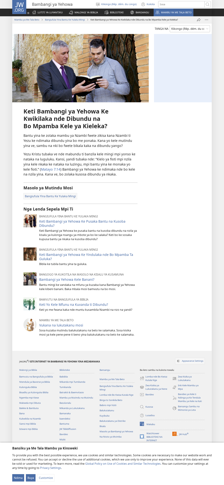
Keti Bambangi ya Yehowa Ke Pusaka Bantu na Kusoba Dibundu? (82, 223)
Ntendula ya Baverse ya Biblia (34, 381)
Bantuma (64, 423)
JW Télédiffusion (67, 429)
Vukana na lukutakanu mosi (61, 325)
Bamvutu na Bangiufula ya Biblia (36, 376)
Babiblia (63, 376)
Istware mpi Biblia (28, 429)
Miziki (62, 439)
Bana (21, 413)
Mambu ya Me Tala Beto (26, 19)
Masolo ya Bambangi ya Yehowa (116, 431)
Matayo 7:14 (50, 169)
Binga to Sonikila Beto (111, 400)
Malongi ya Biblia (28, 370)
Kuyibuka (104, 415)
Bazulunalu (65, 402)
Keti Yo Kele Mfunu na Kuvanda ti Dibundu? (73, 304)
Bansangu (105, 370)
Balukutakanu (107, 410)
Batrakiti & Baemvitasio (71, 392)
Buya (30, 478)
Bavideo (63, 434)
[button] (83, 12)
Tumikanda (65, 387)
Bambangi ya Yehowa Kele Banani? (66, 279)
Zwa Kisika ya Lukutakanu (182, 378)
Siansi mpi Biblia (27, 423)
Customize (46, 478)
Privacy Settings (50, 468)
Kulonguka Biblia (28, 387)
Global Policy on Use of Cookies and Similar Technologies (123, 464)
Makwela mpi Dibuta (30, 402)
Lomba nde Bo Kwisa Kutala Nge (116, 394)
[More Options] (206, 19)
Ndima (18, 478)
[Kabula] (199, 19)
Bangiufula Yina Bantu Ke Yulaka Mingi (65, 19)
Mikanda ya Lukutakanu (72, 408)
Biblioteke (64, 370)
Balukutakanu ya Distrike (112, 420)
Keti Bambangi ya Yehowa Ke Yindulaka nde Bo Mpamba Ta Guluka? (86, 256)
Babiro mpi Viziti (108, 405)
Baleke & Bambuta (28, 408)
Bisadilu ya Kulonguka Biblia (33, 392)
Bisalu (103, 426)
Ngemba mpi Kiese (29, 397)
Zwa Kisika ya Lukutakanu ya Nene (153, 387)
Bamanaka (65, 413)
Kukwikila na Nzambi (30, 418)
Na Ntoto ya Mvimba (110, 436)
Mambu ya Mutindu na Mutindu (76, 397)
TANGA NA (161, 29)
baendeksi (64, 418)
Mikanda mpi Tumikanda (72, 381)
